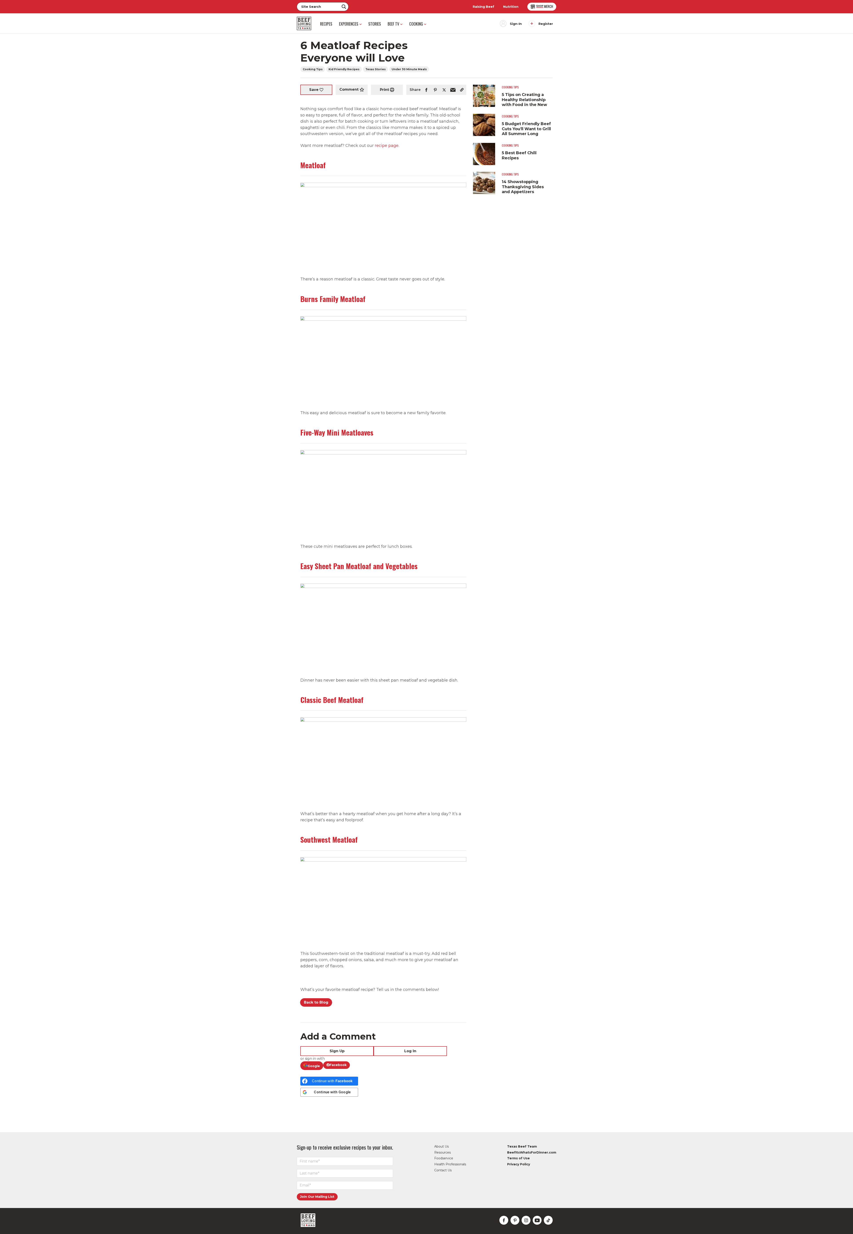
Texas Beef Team (522, 1146)
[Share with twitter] (444, 89)
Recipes (326, 24)
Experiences (348, 24)
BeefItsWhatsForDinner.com (531, 1152)
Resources (442, 1152)
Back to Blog (316, 1002)
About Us (441, 1146)
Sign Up (337, 1051)
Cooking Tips (313, 69)
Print (384, 90)
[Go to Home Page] (304, 23)
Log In (410, 1051)
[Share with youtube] (537, 1220)
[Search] (344, 6)
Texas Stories (375, 69)
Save (314, 90)
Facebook (338, 1065)
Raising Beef (483, 7)
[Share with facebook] (426, 89)
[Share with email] (452, 89)
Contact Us (443, 1170)
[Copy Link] (461, 89)
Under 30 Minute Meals (409, 69)
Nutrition (510, 7)
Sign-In (516, 24)
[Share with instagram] (526, 1220)
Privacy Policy (518, 1164)
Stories (374, 24)
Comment (349, 90)
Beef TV (393, 24)
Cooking (416, 24)
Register (545, 24)
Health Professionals (450, 1164)
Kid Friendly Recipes (344, 69)
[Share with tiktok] (548, 1220)
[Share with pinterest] (435, 89)
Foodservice (443, 1158)
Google (314, 1066)
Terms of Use (518, 1158)
